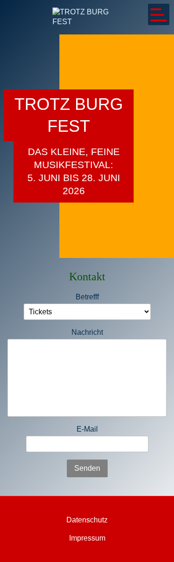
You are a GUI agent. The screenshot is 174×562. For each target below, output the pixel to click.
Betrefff (87, 297)
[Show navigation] (158, 14)
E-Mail (87, 429)
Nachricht (87, 332)
